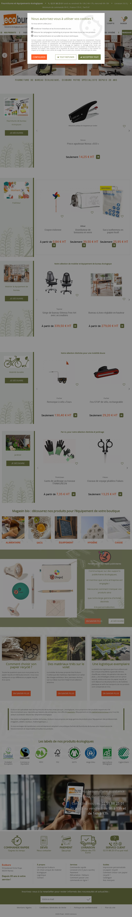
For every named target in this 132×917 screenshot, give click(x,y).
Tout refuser (66, 57)
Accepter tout (90, 57)
